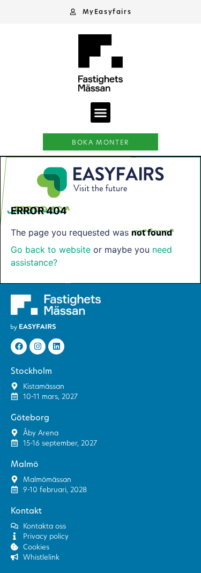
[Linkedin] (56, 346)
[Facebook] (19, 346)
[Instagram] (37, 346)
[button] (101, 12)
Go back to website (51, 249)
